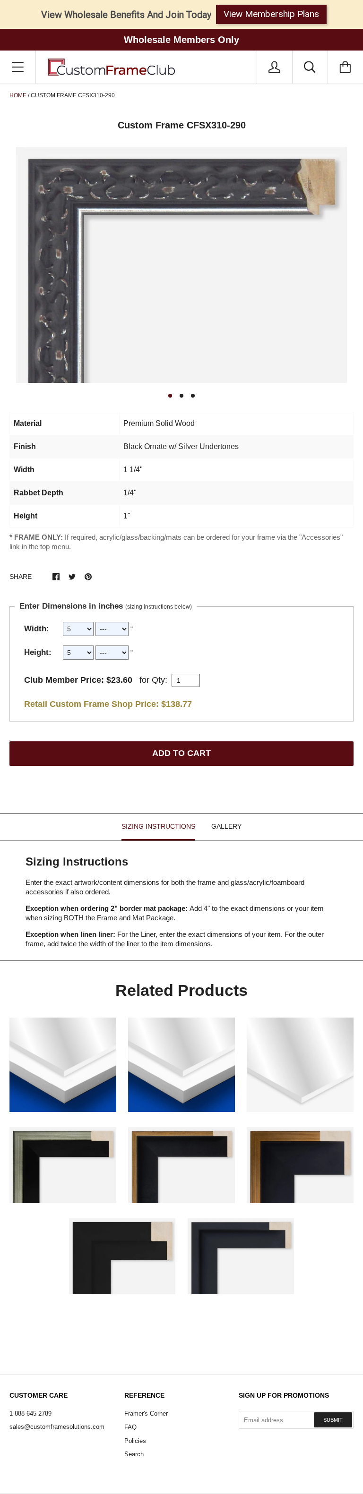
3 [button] (193, 396)
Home (17, 95)
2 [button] (181, 396)
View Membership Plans (271, 13)
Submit (333, 1420)
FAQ (130, 1427)
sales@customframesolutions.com (56, 1426)
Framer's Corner (146, 1413)
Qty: (159, 680)
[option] (181, 265)
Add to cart (181, 753)
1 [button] (170, 396)
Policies (135, 1440)
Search (134, 1454)
